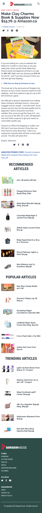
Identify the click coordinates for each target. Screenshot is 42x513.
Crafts (9, 10)
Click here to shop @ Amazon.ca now (19, 83)
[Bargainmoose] (21, 3)
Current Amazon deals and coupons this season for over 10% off (20, 155)
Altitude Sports (7, 459)
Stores (4, 453)
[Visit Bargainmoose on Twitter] (2, 480)
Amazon (16, 10)
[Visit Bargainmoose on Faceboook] (6, 480)
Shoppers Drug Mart (8, 468)
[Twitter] (3, 30)
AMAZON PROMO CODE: (13, 152)
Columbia (4, 471)
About (3, 490)
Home (3, 10)
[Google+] (16, 30)
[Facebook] (8, 30)
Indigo (3, 465)
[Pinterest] (12, 30)
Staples (4, 462)
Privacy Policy (6, 496)
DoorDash (5, 456)
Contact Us (5, 493)
